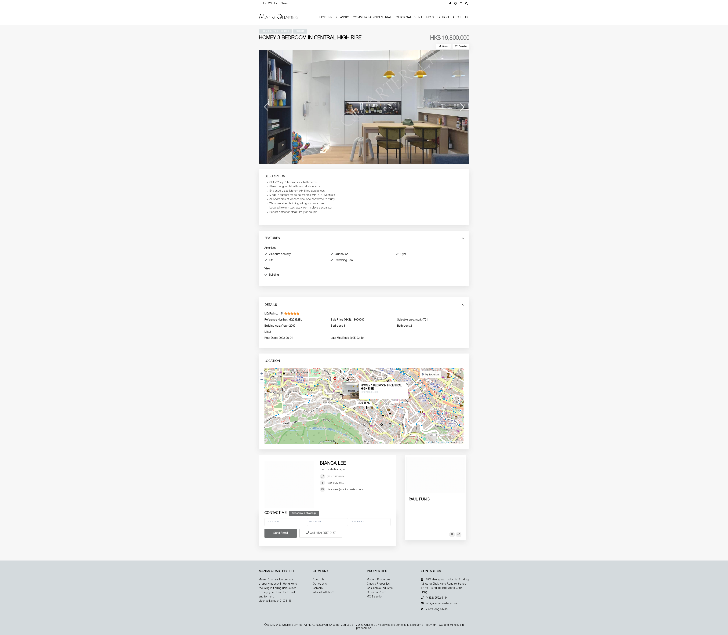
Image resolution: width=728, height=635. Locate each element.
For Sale (266, 31)
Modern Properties (378, 580)
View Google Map (437, 609)
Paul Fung (419, 499)
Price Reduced (280, 31)
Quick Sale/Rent (409, 17)
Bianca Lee (333, 463)
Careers (318, 588)
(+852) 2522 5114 (437, 598)
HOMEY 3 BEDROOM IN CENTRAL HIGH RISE (381, 387)
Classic (342, 17)
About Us (460, 17)
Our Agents (320, 584)
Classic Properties (378, 584)
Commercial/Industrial (372, 17)
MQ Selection (437, 17)
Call (322, 533)
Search (285, 3)
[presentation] (266, 107)
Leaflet (428, 442)
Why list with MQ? (323, 592)
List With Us (270, 3)
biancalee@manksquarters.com (345, 489)
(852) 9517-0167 (335, 483)
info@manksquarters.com (441, 603)
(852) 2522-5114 (335, 477)
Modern (326, 17)
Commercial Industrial (380, 588)
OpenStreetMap (443, 442)
